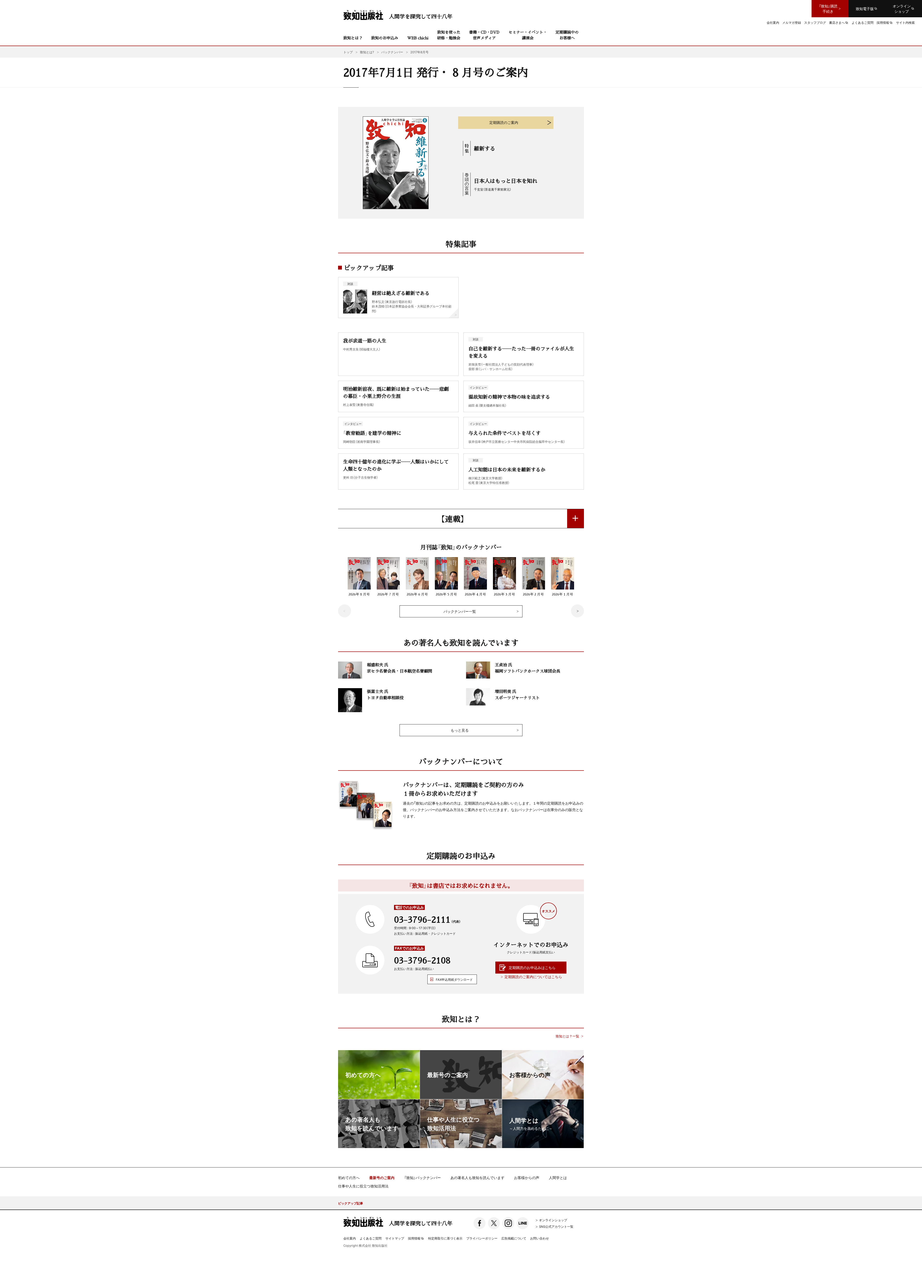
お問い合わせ (539, 1238)
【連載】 (453, 518)
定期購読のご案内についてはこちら (533, 976)
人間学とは (558, 1178)
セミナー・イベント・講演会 (528, 35)
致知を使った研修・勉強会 (448, 35)
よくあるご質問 (371, 1238)
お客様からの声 (526, 1178)
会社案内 (349, 1238)
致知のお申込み (384, 38)
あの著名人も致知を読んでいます (477, 1178)
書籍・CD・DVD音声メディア (484, 35)
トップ (348, 52)
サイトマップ (394, 1238)
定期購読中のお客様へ (567, 35)
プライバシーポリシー (481, 1238)
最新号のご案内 (381, 1178)
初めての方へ (349, 1178)
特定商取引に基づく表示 (445, 1238)
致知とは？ (353, 38)
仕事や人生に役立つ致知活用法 (363, 1186)
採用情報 (414, 1238)
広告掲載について (513, 1238)
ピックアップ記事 (350, 1203)
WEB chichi (417, 38)
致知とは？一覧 (567, 1036)
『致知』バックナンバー (422, 1178)
